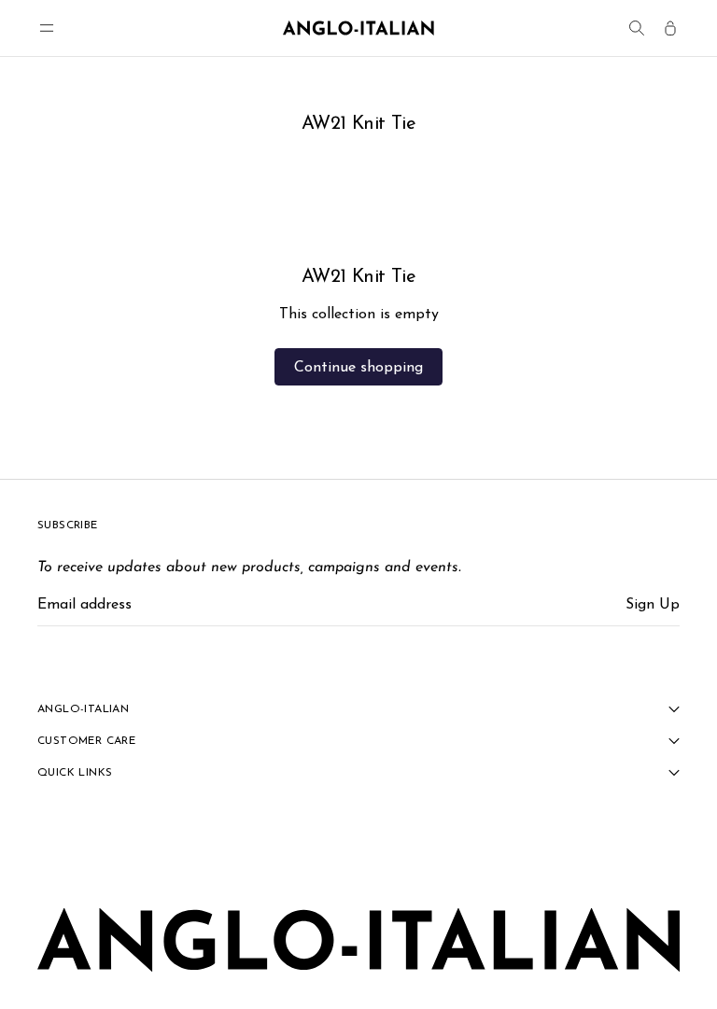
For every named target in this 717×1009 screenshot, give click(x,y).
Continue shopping (358, 367)
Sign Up (653, 604)
